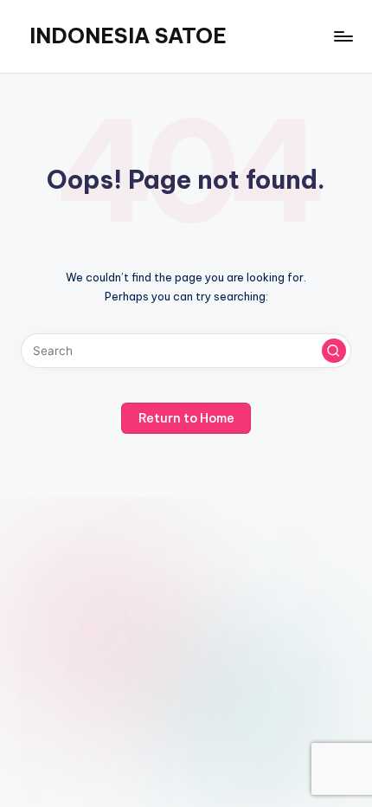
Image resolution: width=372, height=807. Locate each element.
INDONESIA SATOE (128, 35)
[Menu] (342, 36)
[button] (334, 351)
